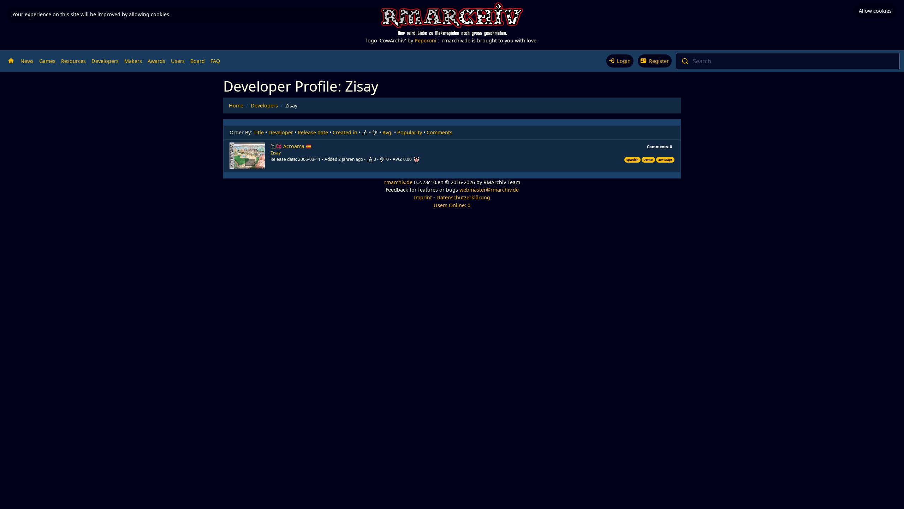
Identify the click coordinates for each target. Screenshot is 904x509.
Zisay (275, 153)
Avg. (387, 132)
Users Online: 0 (452, 205)
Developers (105, 61)
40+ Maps (665, 159)
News (27, 61)
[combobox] (788, 61)
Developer (280, 132)
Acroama (294, 146)
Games (47, 61)
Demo (648, 159)
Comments (439, 132)
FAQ (215, 61)
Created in (345, 132)
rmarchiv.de (398, 182)
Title (259, 132)
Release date (313, 132)
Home (236, 105)
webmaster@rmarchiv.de (489, 189)
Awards (156, 61)
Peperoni (425, 40)
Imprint (423, 197)
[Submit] (684, 61)
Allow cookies (875, 10)
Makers (133, 61)
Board (197, 61)
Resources (73, 61)
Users (178, 61)
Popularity (409, 132)
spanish (632, 159)
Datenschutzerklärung (463, 197)
